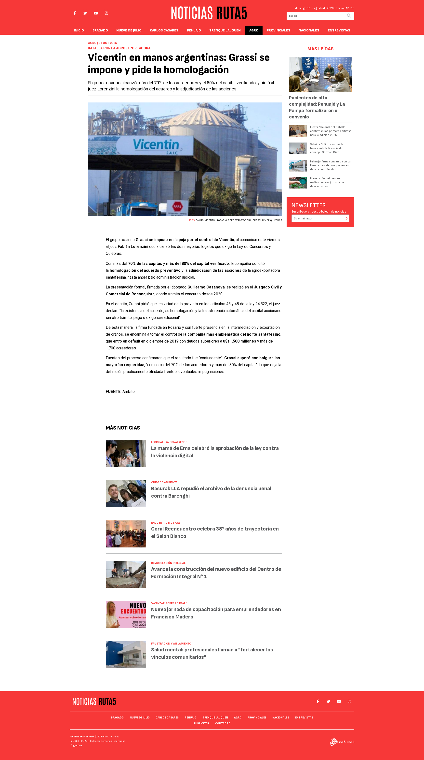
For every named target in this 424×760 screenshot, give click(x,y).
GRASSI (256, 220)
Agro (253, 30)
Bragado (100, 30)
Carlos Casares (164, 30)
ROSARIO (221, 220)
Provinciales (278, 30)
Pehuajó (194, 30)
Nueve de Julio (129, 30)
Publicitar (201, 723)
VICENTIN (210, 220)
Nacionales (309, 30)
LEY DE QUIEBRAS (272, 220)
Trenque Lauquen (225, 30)
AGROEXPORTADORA (240, 220)
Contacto (222, 723)
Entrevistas (339, 30)
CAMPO (200, 220)
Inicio (79, 30)
